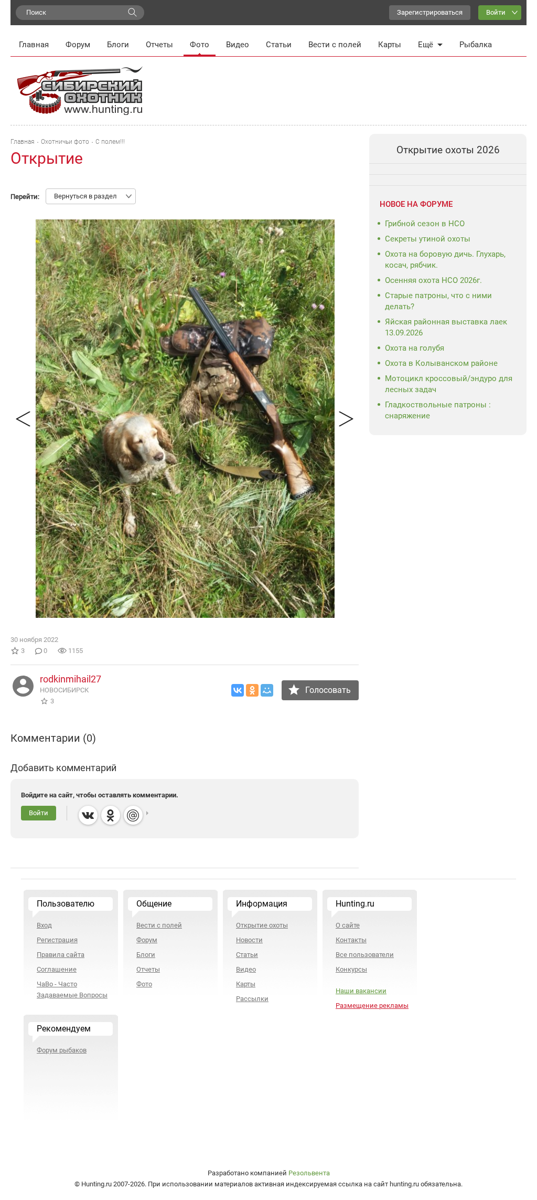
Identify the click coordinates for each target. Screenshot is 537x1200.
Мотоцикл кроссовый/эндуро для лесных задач (448, 384)
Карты (389, 44)
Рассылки (252, 999)
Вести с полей (334, 44)
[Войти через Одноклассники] (110, 815)
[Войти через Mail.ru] (133, 815)
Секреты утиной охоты (427, 239)
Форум (78, 44)
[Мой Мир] (267, 690)
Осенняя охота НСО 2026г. (433, 280)
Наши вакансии (361, 991)
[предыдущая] (22, 418)
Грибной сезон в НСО (425, 223)
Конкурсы (351, 969)
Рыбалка (475, 44)
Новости (249, 940)
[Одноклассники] (252, 690)
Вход (44, 925)
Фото (199, 44)
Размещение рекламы (372, 1005)
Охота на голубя (414, 348)
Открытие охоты (262, 925)
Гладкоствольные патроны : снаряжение (438, 410)
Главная (34, 44)
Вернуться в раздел (85, 196)
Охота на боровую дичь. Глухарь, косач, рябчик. (445, 259)
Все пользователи (365, 955)
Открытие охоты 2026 (448, 149)
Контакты (351, 940)
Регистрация (57, 940)
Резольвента (309, 1173)
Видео (237, 44)
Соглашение (57, 969)
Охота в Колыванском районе (441, 363)
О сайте (348, 925)
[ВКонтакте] (237, 690)
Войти (496, 12)
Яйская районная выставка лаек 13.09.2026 (446, 327)
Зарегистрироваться (430, 12)
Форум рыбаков (62, 1050)
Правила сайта (60, 955)
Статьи (279, 44)
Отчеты (159, 44)
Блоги (118, 44)
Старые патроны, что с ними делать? (438, 301)
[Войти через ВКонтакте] (88, 815)
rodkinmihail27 (70, 679)
